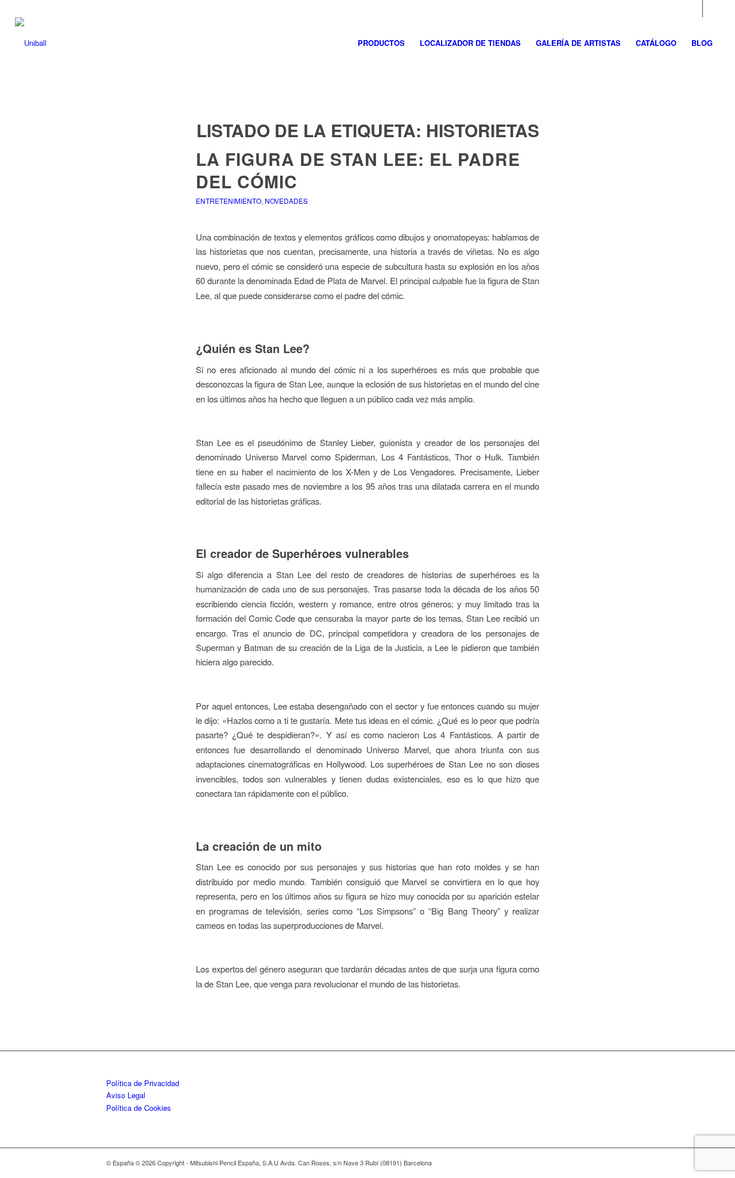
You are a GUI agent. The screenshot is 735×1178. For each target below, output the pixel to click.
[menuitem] (381, 43)
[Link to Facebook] (711, 8)
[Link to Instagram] (694, 8)
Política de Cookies (138, 1107)
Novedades (286, 201)
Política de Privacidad (142, 1083)
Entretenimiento (228, 201)
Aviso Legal (125, 1095)
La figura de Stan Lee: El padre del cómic (358, 169)
